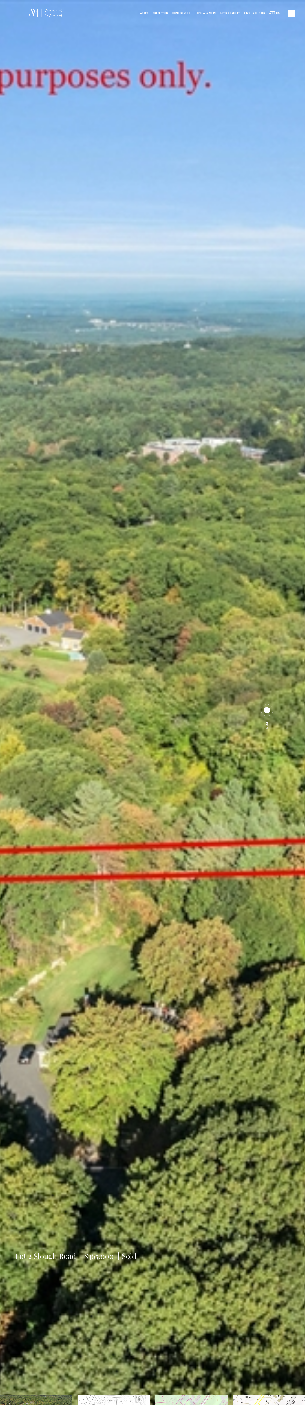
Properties (160, 13)
